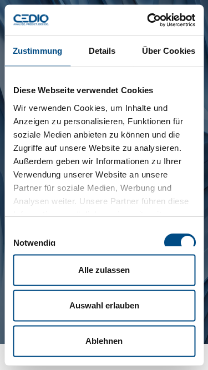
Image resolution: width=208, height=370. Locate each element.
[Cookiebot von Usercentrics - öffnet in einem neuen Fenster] (148, 20)
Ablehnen (104, 341)
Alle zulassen (104, 270)
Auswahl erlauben (104, 305)
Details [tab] (102, 50)
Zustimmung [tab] (37, 50)
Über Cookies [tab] (168, 50)
